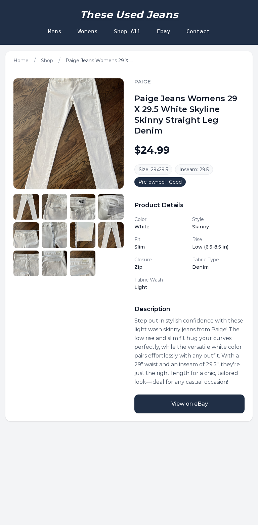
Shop (47, 61)
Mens (54, 31)
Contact (198, 31)
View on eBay (189, 404)
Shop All (127, 31)
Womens (88, 31)
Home (21, 61)
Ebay (163, 31)
